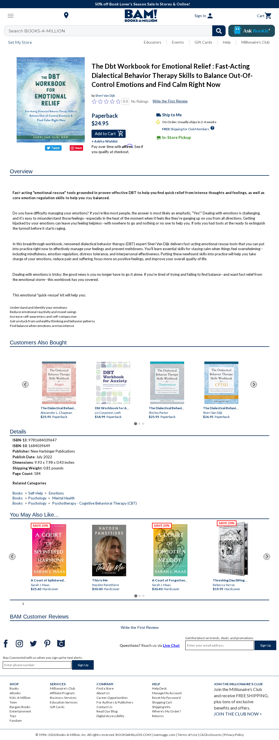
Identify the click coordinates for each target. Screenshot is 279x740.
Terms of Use (187, 735)
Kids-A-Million (20, 698)
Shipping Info (161, 707)
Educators (152, 42)
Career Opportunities (112, 698)
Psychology (37, 498)
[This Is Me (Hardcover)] (109, 550)
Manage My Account (167, 693)
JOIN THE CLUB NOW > (238, 713)
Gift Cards (203, 42)
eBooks (15, 693)
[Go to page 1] (135, 423)
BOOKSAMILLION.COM (133, 735)
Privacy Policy (234, 735)
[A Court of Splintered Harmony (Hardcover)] (49, 550)
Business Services (63, 698)
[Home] (139, 16)
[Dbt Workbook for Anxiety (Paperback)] (113, 383)
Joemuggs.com (164, 735)
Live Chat (171, 645)
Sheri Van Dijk (105, 95)
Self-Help (35, 493)
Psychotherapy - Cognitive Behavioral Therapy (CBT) (94, 503)
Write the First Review (170, 101)
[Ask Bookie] (251, 31)
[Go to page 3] (143, 424)
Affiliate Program (62, 693)
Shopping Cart (162, 702)
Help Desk (159, 688)
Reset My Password (166, 698)
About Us (103, 693)
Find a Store (105, 688)
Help (227, 42)
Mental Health (63, 498)
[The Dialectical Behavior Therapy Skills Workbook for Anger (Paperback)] (59, 383)
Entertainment (20, 711)
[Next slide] (253, 384)
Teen (13, 702)
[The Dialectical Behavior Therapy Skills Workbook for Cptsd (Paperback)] (221, 383)
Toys (13, 716)
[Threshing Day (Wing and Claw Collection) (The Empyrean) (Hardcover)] (233, 549)
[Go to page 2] (139, 424)
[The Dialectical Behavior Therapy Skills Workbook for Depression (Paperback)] (167, 383)
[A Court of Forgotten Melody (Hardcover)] (170, 550)
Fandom (16, 720)
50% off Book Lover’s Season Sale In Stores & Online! (142, 4)
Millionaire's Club (255, 42)
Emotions (56, 493)
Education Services (64, 702)
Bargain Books (20, 707)
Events (178, 42)
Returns (158, 716)
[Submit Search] (219, 30)
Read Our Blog (106, 711)
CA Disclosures (210, 735)
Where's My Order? (166, 711)
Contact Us (104, 707)
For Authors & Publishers (114, 702)
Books (18, 493)
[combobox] (118, 31)
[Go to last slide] (25, 384)
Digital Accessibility (110, 716)
